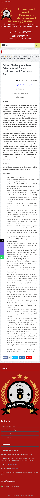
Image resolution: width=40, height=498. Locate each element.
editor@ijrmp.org (11, 464)
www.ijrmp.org (16, 468)
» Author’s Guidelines (6, 438)
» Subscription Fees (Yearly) (8, 430)
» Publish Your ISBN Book (8, 426)
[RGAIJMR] (20, 394)
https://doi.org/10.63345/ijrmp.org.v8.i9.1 (21, 85)
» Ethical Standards (6, 434)
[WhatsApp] (2, 257)
